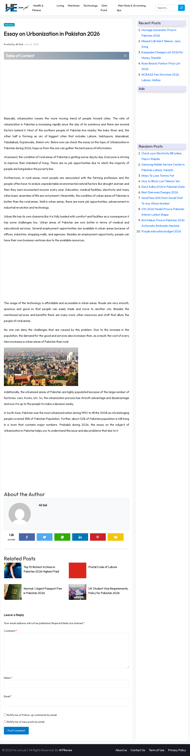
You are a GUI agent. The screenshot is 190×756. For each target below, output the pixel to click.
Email (8, 696)
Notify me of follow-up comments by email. (32, 715)
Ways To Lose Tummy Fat (157, 175)
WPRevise (65, 750)
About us (121, 750)
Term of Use (156, 750)
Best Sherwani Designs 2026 (159, 192)
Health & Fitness (37, 8)
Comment (10, 630)
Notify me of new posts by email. (26, 721)
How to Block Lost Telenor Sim (160, 181)
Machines (74, 5)
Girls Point (104, 8)
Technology (90, 5)
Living (60, 5)
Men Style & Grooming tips (131, 8)
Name (8, 677)
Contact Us (138, 750)
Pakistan (9, 24)
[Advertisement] (66, 87)
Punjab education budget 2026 (161, 231)
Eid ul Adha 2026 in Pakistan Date (163, 187)
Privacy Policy (177, 750)
